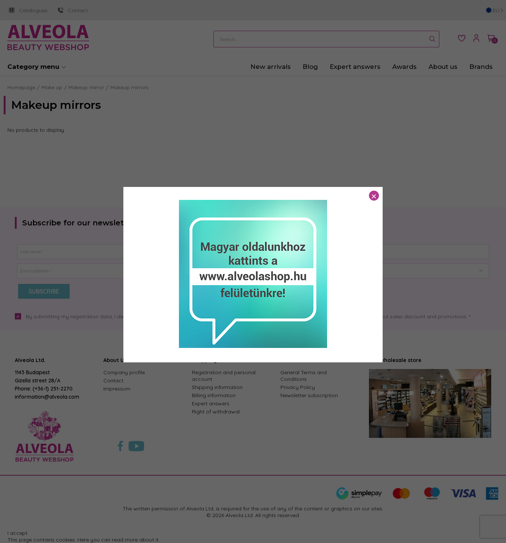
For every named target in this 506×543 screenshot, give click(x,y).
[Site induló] (253, 346)
